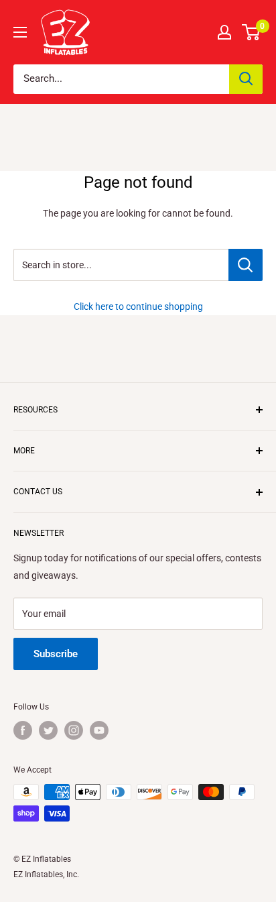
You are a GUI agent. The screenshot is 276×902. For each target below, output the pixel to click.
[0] (251, 32)
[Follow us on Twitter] (48, 730)
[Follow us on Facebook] (22, 730)
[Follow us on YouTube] (99, 730)
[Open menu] (20, 32)
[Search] (246, 79)
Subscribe (55, 654)
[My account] (224, 32)
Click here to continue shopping (138, 306)
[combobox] (121, 79)
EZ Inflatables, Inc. (46, 874)
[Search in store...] (245, 265)
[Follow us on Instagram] (73, 730)
